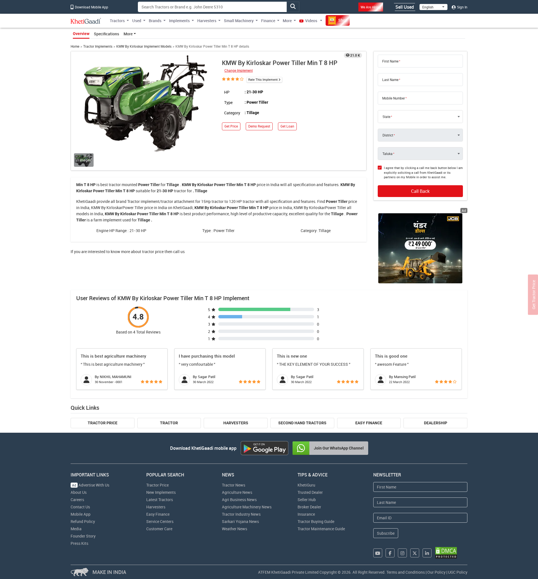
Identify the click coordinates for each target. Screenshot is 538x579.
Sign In (461, 7)
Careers (77, 499)
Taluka (387, 153)
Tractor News (233, 485)
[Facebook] (390, 552)
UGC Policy (457, 572)
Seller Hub (307, 499)
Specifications (106, 33)
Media (76, 528)
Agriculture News (237, 492)
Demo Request (259, 126)
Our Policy (436, 572)
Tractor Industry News (241, 514)
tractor (115, 184)
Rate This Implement (263, 79)
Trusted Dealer (310, 492)
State (386, 116)
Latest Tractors (159, 499)
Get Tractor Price (533, 294)
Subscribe (386, 533)
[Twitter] (414, 552)
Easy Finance (368, 423)
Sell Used (404, 7)
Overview (81, 33)
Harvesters (235, 423)
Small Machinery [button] (239, 20)
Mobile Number (393, 98)
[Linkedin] (427, 552)
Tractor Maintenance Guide (321, 528)
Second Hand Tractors (302, 423)
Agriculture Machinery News (247, 506)
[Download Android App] (264, 448)
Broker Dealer (309, 506)
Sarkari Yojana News (240, 521)
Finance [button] (268, 20)
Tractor (169, 423)
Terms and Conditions (405, 572)
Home (75, 46)
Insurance (306, 514)
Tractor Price (102, 423)
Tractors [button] (117, 20)
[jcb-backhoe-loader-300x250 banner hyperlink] (420, 248)
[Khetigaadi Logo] (86, 20)
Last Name (390, 79)
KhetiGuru (306, 485)
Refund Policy (83, 521)
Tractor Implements (97, 46)
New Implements (161, 492)
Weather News (234, 528)
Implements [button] (179, 20)
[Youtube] (377, 552)
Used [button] (136, 20)
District (387, 135)
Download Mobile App (91, 7)
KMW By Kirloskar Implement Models (143, 46)
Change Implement (238, 70)
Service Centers (159, 521)
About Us (79, 492)
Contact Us (80, 506)
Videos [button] (311, 20)
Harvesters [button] (206, 20)
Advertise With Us (90, 485)
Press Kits (79, 543)
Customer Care (159, 528)
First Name (390, 61)
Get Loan (287, 126)
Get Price (231, 126)
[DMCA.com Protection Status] (446, 552)
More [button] (287, 20)
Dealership (435, 423)
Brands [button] (155, 20)
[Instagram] (402, 552)
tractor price (153, 251)
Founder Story (83, 536)
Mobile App (81, 514)
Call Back (420, 191)
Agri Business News (239, 499)
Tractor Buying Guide (316, 521)
